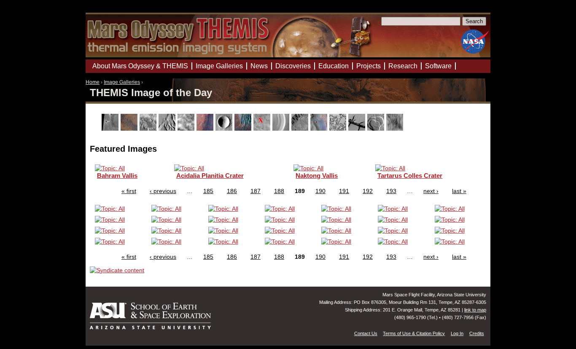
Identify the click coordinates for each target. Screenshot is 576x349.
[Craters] (224, 128)
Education (333, 66)
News (259, 66)
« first (128, 191)
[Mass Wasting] (300, 128)
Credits (476, 333)
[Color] (205, 128)
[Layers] (281, 128)
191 (344, 191)
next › (431, 191)
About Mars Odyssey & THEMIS (140, 66)
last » (459, 191)
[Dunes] (243, 128)
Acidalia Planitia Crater (210, 175)
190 (320, 191)
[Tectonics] (357, 128)
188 (279, 191)
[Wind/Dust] (395, 128)
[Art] (111, 128)
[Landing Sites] (262, 128)
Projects (368, 66)
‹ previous (163, 191)
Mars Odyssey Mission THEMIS (110, 10)
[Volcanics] (376, 128)
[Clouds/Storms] (187, 128)
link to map (475, 309)
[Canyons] (149, 128)
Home (93, 82)
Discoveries (293, 66)
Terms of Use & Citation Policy (414, 333)
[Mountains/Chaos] (319, 128)
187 (255, 191)
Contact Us (365, 333)
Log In (457, 333)
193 (391, 191)
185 (208, 191)
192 (368, 191)
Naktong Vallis (317, 175)
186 (232, 191)
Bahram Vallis (117, 175)
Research (402, 66)
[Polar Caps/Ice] (338, 128)
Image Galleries (122, 82)
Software (438, 66)
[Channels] (168, 128)
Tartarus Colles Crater (409, 175)
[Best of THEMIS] (130, 128)
